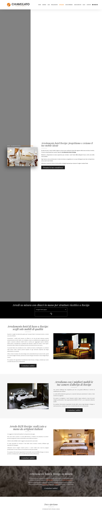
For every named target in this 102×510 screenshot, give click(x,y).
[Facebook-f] (92, 4)
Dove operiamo (69, 4)
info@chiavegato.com (67, 480)
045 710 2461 (49, 480)
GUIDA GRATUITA (77, 4)
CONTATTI (89, 4)
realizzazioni (45, 484)
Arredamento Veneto (15, 145)
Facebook (56, 484)
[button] (65, 309)
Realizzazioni (54, 4)
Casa (49, 4)
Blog (84, 4)
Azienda (44, 4)
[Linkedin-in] (97, 4)
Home (39, 4)
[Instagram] (94, 4)
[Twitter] (95, 4)
